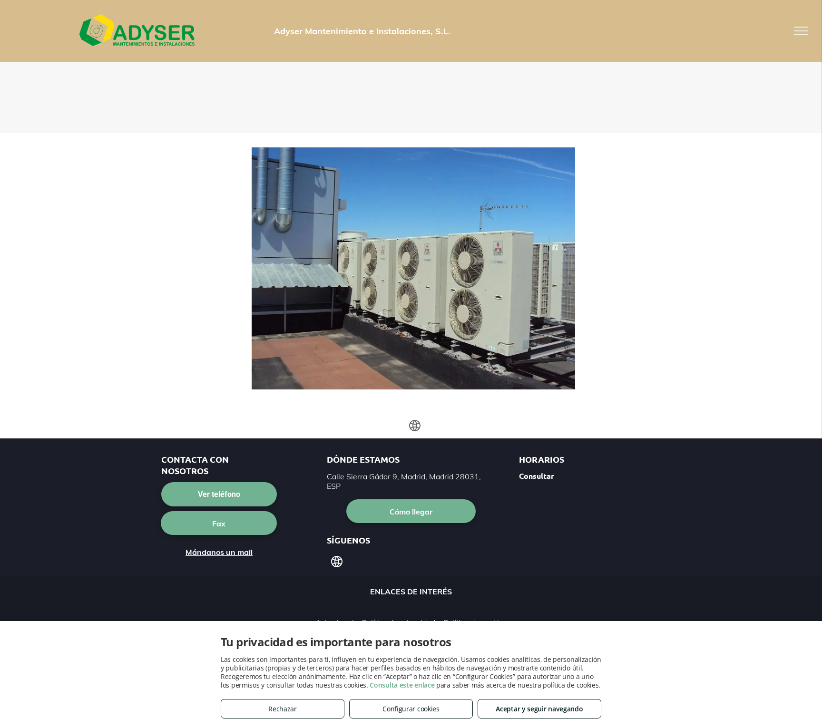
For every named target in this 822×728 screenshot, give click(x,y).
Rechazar (282, 708)
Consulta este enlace (402, 684)
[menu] (801, 31)
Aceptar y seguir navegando (539, 708)
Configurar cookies (411, 708)
